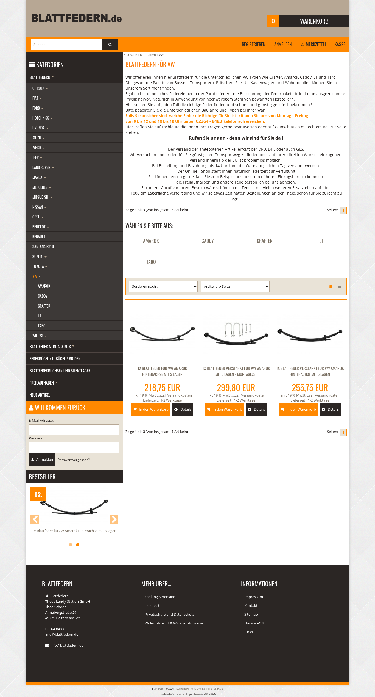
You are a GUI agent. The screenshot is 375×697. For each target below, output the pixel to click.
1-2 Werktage (171, 400)
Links (248, 631)
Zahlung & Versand (160, 596)
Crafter (264, 240)
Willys (38, 335)
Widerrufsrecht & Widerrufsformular (174, 623)
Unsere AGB (254, 623)
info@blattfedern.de (67, 645)
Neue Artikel (40, 395)
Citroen (38, 88)
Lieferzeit (152, 605)
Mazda (37, 177)
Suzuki (38, 256)
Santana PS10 (43, 246)
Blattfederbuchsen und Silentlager (60, 370)
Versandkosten (179, 395)
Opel (36, 217)
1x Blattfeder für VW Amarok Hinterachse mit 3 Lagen (162, 371)
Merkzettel (315, 44)
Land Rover (41, 167)
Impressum (253, 596)
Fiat (35, 98)
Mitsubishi (41, 197)
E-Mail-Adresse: (41, 420)
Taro (151, 261)
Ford (36, 108)
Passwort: (37, 438)
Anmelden (283, 44)
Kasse (340, 44)
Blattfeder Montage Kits (51, 346)
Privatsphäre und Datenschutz (169, 614)
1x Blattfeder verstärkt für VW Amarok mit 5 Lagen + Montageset (236, 371)
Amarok (151, 240)
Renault (38, 236)
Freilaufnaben (42, 383)
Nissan (38, 207)
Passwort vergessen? (74, 459)
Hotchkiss (41, 118)
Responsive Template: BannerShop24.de (199, 688)
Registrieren (253, 44)
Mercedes (40, 187)
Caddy (208, 240)
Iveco (37, 147)
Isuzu (37, 137)
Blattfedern (40, 77)
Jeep (36, 157)
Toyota (38, 266)
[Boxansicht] (330, 286)
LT (321, 240)
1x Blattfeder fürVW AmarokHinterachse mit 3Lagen (74, 530)
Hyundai (39, 128)
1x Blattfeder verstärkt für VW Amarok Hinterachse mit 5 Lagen (310, 371)
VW (35, 276)
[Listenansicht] (339, 286)
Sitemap (251, 614)
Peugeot (39, 226)
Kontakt (251, 605)
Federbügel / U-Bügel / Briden (55, 358)
